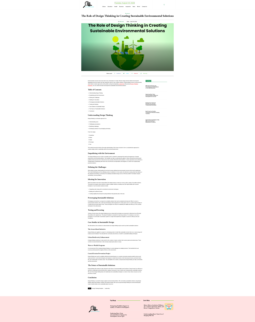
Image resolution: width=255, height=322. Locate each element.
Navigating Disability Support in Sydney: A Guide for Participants (119, 306)
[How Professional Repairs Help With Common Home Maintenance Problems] (164, 121)
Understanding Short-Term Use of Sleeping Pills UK (153, 314)
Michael (122, 21)
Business (127, 13)
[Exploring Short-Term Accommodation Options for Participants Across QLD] (164, 95)
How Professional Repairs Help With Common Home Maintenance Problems (152, 121)
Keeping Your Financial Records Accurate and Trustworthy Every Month (151, 104)
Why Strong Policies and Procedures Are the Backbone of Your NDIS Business (152, 87)
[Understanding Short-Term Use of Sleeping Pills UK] (168, 314)
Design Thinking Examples (97, 288)
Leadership (107, 288)
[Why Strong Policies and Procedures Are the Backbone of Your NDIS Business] (164, 87)
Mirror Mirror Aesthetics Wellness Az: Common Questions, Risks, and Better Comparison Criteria (154, 306)
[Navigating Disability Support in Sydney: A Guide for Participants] (135, 306)
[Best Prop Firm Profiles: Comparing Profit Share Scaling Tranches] (164, 112)
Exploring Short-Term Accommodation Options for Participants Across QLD (152, 95)
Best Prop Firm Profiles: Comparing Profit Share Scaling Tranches (152, 112)
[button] (164, 4)
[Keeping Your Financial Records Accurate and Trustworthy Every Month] (164, 104)
